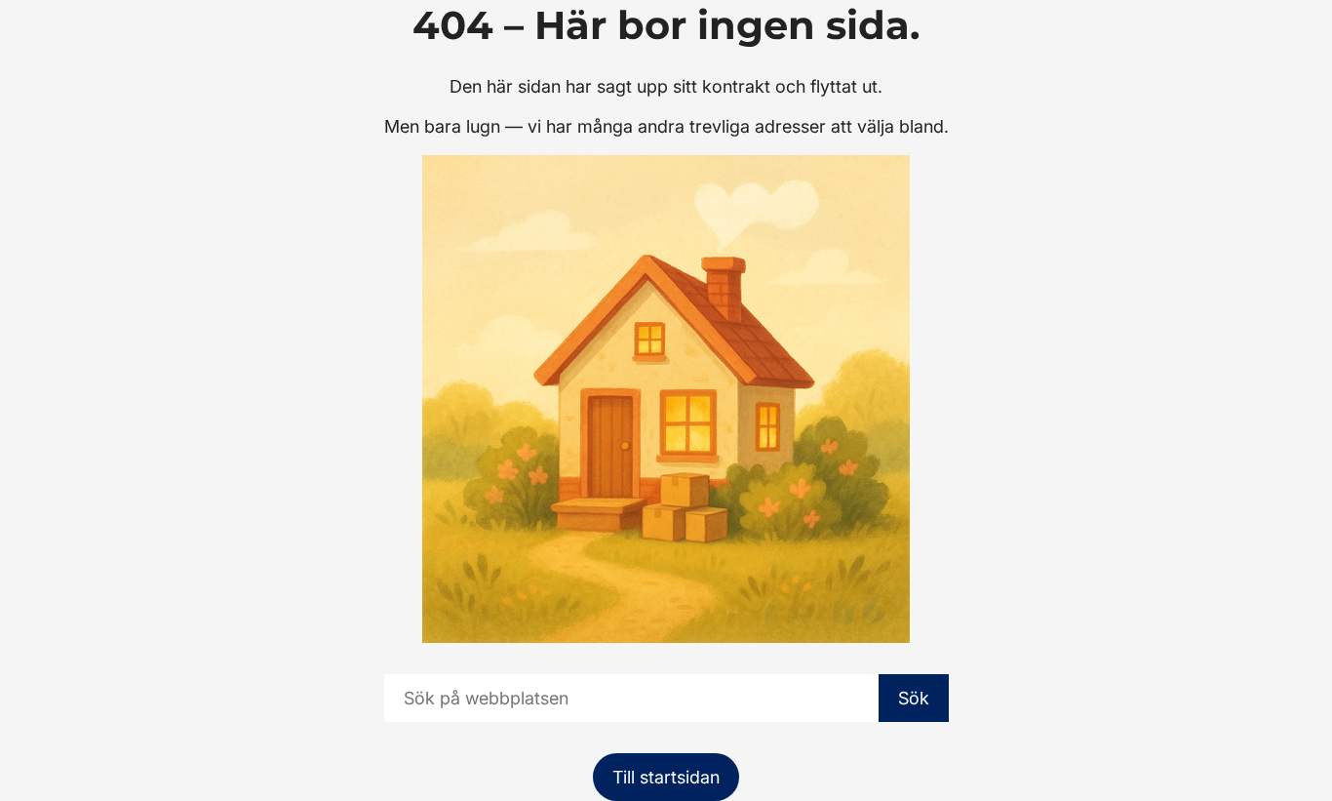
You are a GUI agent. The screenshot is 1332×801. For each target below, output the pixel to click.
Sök (913, 698)
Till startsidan (666, 777)
